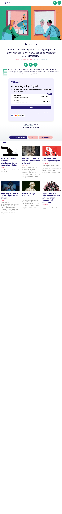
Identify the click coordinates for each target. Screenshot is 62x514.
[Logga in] (55, 3)
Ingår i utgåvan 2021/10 (18, 137)
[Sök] (59, 3)
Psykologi (17, 59)
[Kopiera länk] (35, 65)
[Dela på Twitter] (31, 65)
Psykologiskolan (27, 59)
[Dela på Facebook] (26, 65)
